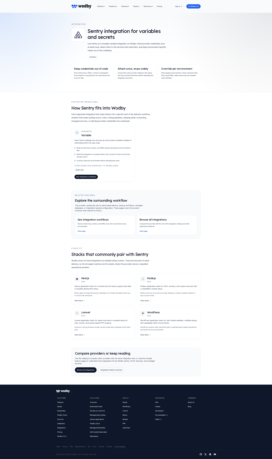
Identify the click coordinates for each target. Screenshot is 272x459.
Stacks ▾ (136, 6)
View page (82, 231)
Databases (61, 423)
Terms (58, 446)
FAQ (156, 402)
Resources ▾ (148, 6)
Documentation (160, 415)
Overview (93, 402)
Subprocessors (80, 446)
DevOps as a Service (97, 411)
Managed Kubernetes (97, 428)
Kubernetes (61, 411)
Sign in (177, 6)
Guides (157, 406)
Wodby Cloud (62, 415)
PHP (124, 423)
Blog (189, 406)
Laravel (85, 312)
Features (60, 402)
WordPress (153, 312)
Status (157, 419)
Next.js (85, 278)
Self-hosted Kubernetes (98, 432)
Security (101, 446)
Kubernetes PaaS (96, 406)
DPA (71, 446)
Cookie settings (119, 446)
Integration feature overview (111, 370)
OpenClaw (126, 428)
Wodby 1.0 (61, 436)
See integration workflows (86, 177)
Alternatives (94, 436)
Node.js (151, 278)
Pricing (159, 6)
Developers (159, 411)
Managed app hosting (97, 415)
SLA (89, 446)
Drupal (125, 402)
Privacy (65, 446)
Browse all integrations (85, 370)
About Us (191, 402)
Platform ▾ (101, 6)
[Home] (81, 6)
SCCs (94, 446)
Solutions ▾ (113, 6)
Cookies (109, 446)
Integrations (61, 428)
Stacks (59, 406)
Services (60, 419)
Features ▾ (125, 6)
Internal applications (97, 419)
